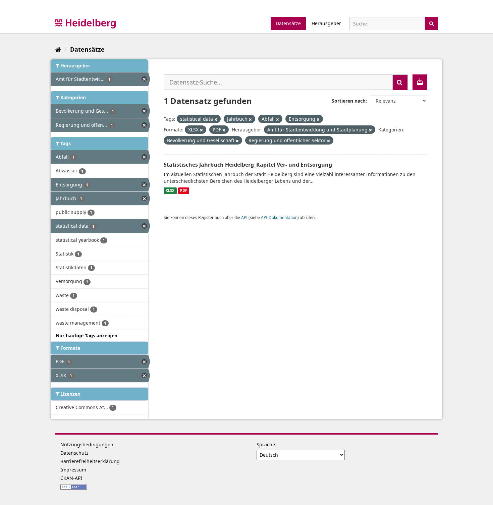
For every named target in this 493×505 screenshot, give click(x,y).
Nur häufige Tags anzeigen (86, 335)
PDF (183, 190)
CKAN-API (71, 478)
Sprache (266, 444)
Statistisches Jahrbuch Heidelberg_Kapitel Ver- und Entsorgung (248, 164)
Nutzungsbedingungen (86, 444)
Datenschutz (74, 453)
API (244, 217)
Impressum (73, 469)
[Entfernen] (215, 119)
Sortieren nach (349, 101)
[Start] (58, 49)
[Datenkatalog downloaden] (420, 82)
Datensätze (288, 23)
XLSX (170, 190)
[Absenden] (431, 23)
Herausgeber (326, 23)
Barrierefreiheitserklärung (90, 461)
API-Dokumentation (279, 217)
